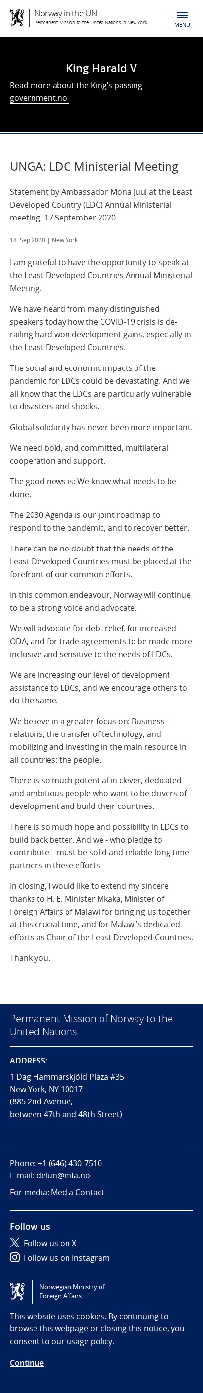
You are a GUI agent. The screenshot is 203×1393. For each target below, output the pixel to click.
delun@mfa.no (63, 1175)
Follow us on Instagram (67, 1257)
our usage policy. (82, 1341)
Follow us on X (50, 1243)
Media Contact (77, 1192)
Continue (27, 1362)
